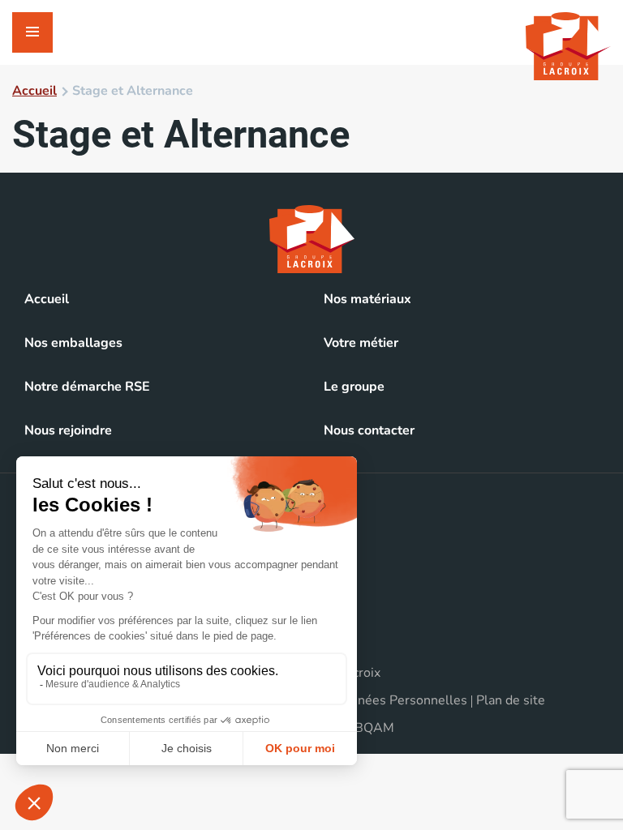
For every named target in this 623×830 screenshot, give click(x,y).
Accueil (34, 91)
